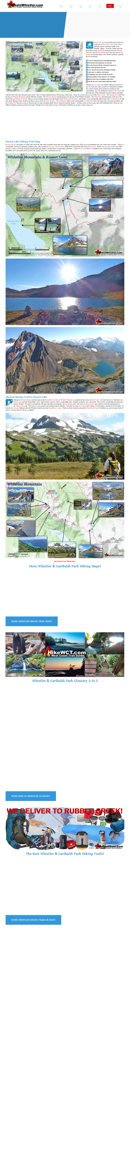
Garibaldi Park (110, 24)
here (121, 24)
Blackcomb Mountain (102, 52)
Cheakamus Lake (115, 99)
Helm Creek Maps (16, 589)
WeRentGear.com (21, 24)
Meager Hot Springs (42, 594)
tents (32, 24)
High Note (98, 97)
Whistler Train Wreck (88, 21)
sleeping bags (39, 24)
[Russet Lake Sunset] (65, 291)
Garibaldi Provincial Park (18, 774)
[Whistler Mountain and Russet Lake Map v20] (65, 519)
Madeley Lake (54, 899)
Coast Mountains (81, 722)
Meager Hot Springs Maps (47, 590)
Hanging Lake (44, 899)
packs (12, 26)
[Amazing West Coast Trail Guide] (65, 654)
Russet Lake (98, 42)
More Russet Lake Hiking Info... (65, 561)
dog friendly (73, 24)
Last (51, 777)
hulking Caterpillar (75, 777)
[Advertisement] (65, 124)
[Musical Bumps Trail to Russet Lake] (65, 446)
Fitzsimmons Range (44, 720)
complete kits (19, 26)
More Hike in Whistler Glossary (30, 796)
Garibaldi (22, 777)
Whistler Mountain (19, 97)
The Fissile (106, 44)
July (95, 24)
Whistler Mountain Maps (108, 590)
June (89, 24)
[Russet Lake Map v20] (65, 205)
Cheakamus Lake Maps (79, 589)
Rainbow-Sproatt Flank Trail (45, 897)
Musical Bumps (51, 97)
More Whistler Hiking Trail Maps (31, 621)
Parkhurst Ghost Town (105, 21)
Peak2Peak (101, 50)
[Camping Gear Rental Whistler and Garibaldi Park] (65, 828)
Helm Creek (9, 592)
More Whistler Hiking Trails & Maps (33, 919)
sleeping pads (49, 24)
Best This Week (74, 21)
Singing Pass (114, 95)
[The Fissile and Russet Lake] (65, 360)
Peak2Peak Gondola (93, 408)
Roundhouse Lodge (51, 400)
